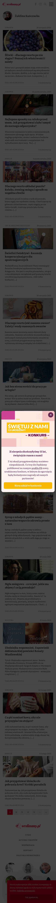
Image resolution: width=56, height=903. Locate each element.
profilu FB (37, 468)
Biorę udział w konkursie (28, 485)
